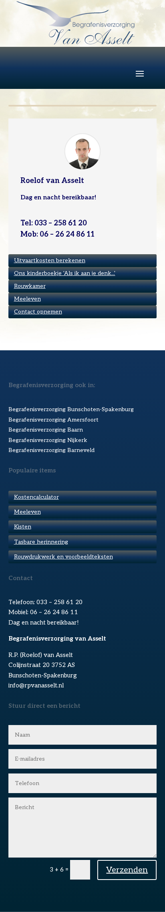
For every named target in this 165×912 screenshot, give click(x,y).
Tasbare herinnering (41, 541)
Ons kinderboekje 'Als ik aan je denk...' (64, 273)
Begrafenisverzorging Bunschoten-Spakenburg (71, 409)
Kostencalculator (36, 497)
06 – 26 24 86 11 (54, 612)
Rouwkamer (30, 286)
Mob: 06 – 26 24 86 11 (57, 234)
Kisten (22, 526)
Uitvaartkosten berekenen (49, 260)
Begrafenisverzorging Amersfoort (53, 419)
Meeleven (27, 298)
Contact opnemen (38, 311)
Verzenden (127, 870)
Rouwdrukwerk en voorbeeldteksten (63, 556)
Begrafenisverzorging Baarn (45, 429)
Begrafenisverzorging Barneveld (51, 450)
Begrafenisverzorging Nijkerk (47, 440)
